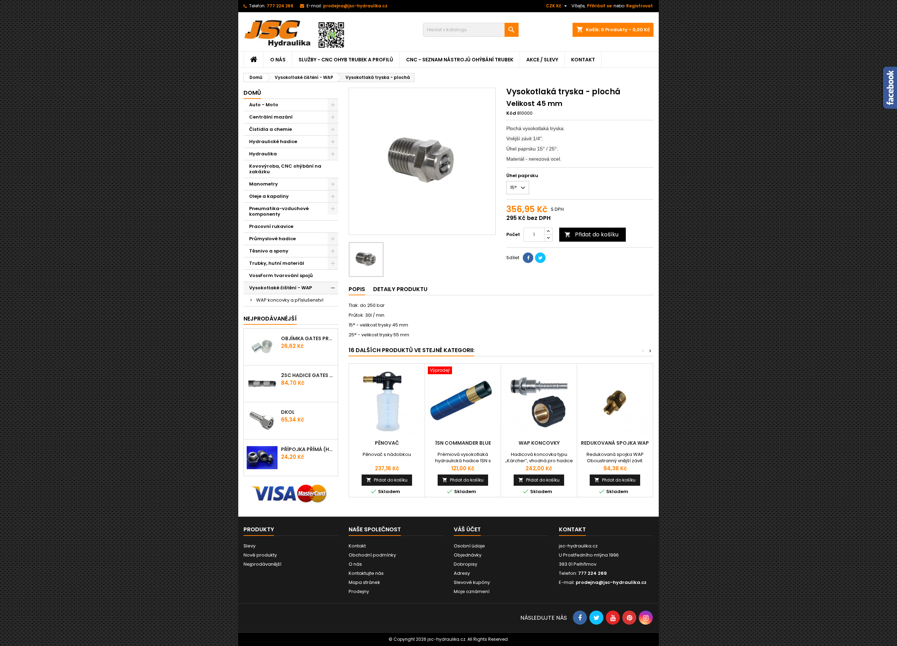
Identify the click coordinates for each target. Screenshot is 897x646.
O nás (278, 59)
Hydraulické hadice (273, 141)
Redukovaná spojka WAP (615, 442)
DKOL (288, 412)
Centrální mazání (271, 117)
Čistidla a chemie (270, 129)
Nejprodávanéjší (270, 319)
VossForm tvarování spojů (281, 275)
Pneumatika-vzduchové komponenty (279, 211)
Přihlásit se (599, 6)
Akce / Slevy (542, 59)
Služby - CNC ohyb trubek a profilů (346, 59)
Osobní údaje (469, 546)
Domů (252, 93)
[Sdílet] (528, 258)
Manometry (263, 184)
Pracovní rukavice (271, 226)
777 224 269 (280, 6)
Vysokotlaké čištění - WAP (280, 287)
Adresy (462, 573)
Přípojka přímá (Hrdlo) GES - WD (308, 449)
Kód (511, 113)
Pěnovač (387, 442)
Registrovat (639, 6)
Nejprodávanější (262, 564)
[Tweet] (540, 258)
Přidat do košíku (591, 234)
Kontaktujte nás (366, 573)
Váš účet (467, 529)
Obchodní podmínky (372, 555)
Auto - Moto (263, 104)
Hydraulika (263, 153)
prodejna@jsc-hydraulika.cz (355, 6)
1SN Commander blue (463, 442)
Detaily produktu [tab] (400, 289)
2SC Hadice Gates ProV (308, 375)
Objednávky (467, 555)
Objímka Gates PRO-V (308, 338)
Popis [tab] (357, 289)
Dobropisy (465, 564)
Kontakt (583, 59)
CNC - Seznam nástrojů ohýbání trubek (459, 59)
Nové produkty (260, 555)
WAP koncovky (539, 442)
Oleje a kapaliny (269, 196)
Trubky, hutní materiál (276, 263)
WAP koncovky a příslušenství (289, 300)
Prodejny (359, 591)
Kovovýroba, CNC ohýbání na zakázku (285, 169)
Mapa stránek (364, 582)
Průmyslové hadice (272, 238)
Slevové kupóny (472, 582)
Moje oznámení (471, 591)
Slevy (249, 546)
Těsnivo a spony (268, 251)
